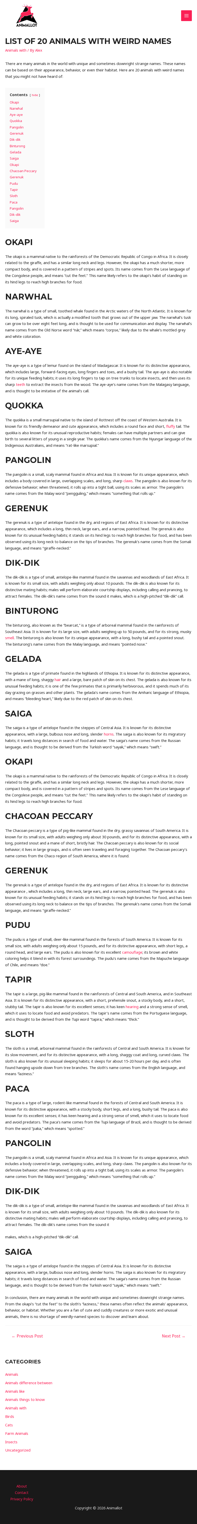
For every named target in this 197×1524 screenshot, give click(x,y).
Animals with (15, 50)
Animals (11, 1374)
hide (35, 95)
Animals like (15, 1391)
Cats (9, 1424)
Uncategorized (18, 1450)
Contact (21, 1492)
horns (109, 734)
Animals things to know (25, 1399)
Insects (11, 1441)
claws (128, 480)
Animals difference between (28, 1382)
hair (58, 679)
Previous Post (27, 1336)
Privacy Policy (21, 1498)
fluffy (170, 426)
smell (9, 637)
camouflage (132, 952)
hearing (132, 1006)
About (21, 1486)
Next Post (173, 1336)
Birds (9, 1416)
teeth (20, 384)
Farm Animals (16, 1433)
